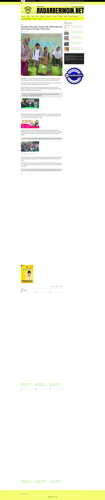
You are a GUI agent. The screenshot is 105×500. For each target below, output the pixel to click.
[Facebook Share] (52, 286)
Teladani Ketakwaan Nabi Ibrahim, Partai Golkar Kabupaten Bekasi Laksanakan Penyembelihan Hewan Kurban (41, 384)
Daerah (28, 16)
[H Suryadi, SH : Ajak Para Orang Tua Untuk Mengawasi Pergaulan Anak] (56, 433)
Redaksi (60, 16)
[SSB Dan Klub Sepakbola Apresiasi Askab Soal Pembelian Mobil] (66, 43)
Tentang (65, 16)
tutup (19, 5)
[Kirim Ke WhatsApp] (61, 286)
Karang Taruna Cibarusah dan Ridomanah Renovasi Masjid (77, 32)
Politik (33, 16)
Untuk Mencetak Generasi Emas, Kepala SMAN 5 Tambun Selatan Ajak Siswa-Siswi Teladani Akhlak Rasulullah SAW (27, 481)
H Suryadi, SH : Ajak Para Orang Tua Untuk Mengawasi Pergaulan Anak (55, 481)
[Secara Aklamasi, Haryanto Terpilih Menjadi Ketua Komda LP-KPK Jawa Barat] (66, 38)
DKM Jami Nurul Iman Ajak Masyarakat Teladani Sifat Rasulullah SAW (40, 481)
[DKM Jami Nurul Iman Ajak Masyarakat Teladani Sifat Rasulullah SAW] (41, 433)
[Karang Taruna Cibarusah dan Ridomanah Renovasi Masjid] (66, 32)
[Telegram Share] (59, 286)
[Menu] (22, 3)
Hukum (37, 16)
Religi (22, 24)
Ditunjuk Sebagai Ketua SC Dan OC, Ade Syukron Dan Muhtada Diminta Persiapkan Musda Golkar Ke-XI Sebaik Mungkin (47, 0)
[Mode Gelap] (83, 3)
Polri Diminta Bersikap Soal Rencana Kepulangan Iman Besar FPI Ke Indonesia (76, 49)
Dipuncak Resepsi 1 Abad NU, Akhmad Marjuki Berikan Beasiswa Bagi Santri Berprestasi (55, 384)
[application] (74, 58)
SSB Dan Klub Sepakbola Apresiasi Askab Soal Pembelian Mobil (76, 43)
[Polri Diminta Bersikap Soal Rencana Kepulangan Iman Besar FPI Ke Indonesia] (66, 49)
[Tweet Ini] (54, 286)
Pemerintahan (48, 16)
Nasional (23, 16)
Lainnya (54, 16)
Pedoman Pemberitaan (73, 16)
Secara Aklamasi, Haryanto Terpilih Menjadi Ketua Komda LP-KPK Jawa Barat (77, 38)
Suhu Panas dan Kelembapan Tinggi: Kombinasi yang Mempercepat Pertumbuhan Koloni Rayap (77, 27)
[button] (81, 3)
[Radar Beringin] (52, 9)
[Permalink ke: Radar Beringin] (22, 31)
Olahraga (42, 16)
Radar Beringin (25, 31)
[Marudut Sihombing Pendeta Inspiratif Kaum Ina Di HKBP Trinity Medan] (27, 337)
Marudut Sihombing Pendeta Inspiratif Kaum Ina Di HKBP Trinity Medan (26, 384)
